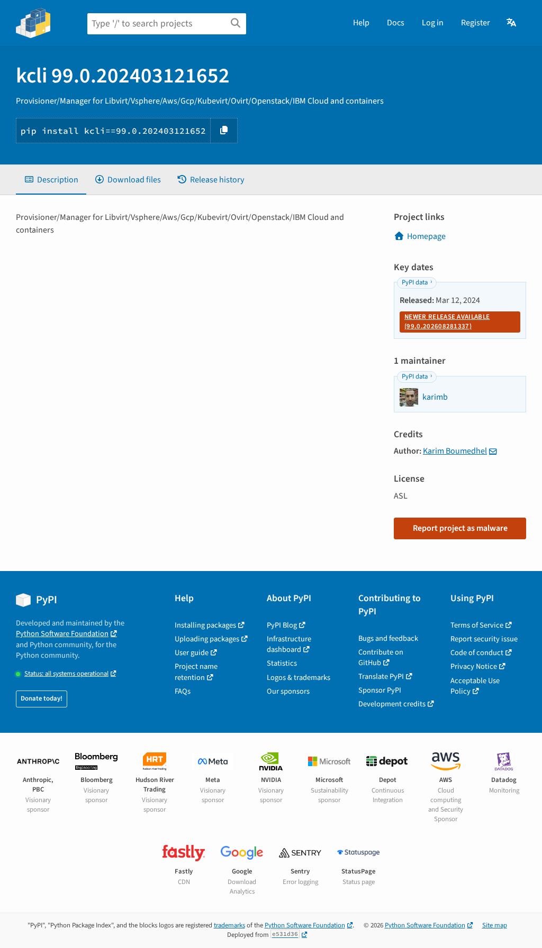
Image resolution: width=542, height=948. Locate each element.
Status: (66, 673)
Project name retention (196, 672)
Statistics (282, 663)
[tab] (51, 180)
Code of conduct (476, 652)
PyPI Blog (282, 625)
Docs (395, 23)
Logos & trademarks (298, 677)
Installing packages (205, 625)
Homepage (426, 236)
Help (361, 23)
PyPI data (415, 282)
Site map (494, 925)
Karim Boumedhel (455, 451)
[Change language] (512, 22)
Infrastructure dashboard (289, 644)
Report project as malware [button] (460, 528)
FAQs (183, 691)
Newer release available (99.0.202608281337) (447, 321)
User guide (192, 652)
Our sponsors (288, 691)
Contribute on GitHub (380, 657)
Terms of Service (476, 625)
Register (475, 23)
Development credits (392, 704)
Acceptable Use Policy (475, 686)
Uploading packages (207, 639)
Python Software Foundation (62, 633)
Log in (433, 23)
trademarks (229, 925)
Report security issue (484, 639)
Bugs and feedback (388, 638)
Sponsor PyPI (379, 690)
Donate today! (41, 698)
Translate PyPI (381, 676)
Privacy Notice (473, 666)
